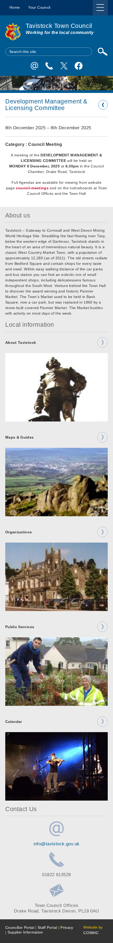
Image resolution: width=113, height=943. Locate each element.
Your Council (39, 7)
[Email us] (34, 66)
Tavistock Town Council (59, 25)
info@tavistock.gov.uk (57, 843)
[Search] (102, 51)
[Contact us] (49, 66)
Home (14, 7)
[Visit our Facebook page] (78, 66)
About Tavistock (20, 342)
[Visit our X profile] (64, 66)
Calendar (13, 721)
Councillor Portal (19, 927)
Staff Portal (47, 927)
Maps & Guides (19, 437)
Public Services (19, 627)
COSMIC (91, 933)
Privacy (66, 927)
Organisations (18, 532)
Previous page (103, 105)
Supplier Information (25, 932)
